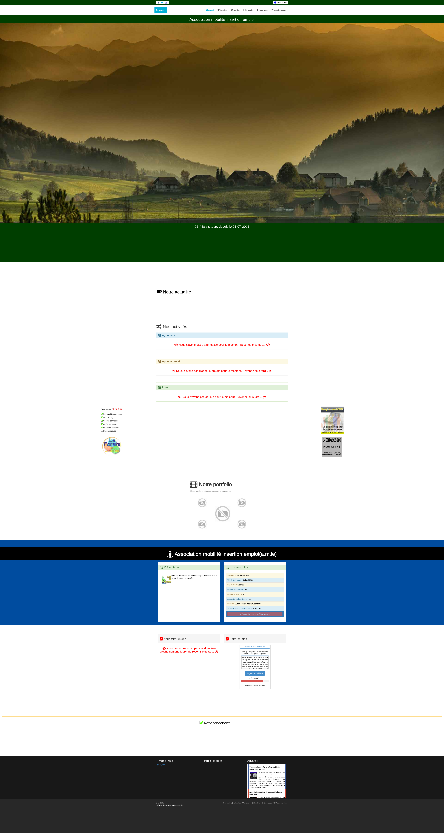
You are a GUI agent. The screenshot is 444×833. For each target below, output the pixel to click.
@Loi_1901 (161, 765)
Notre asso (263, 10)
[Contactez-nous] (166, 2)
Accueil (211, 10)
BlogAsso (160, 10)
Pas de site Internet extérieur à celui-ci (255, 614)
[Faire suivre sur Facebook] (158, 2)
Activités (236, 10)
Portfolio (249, 10)
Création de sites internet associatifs (169, 805)
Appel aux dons (280, 10)
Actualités (223, 10)
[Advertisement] (222, 246)
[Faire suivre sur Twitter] (162, 2)
